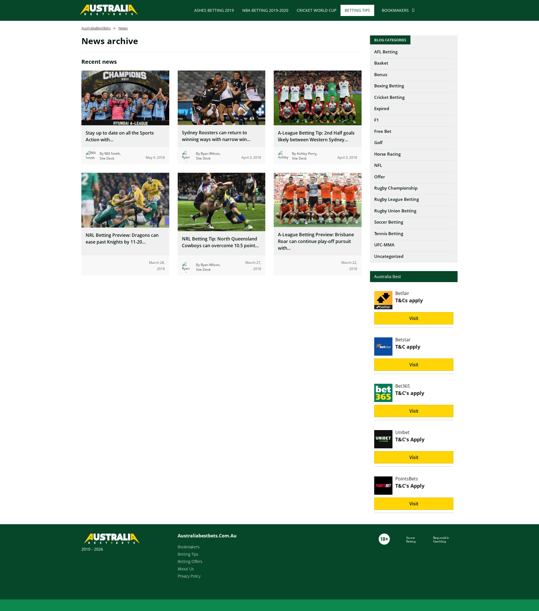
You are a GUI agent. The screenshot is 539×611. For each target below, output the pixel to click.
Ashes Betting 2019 (214, 10)
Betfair (402, 293)
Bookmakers (395, 10)
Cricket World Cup (316, 10)
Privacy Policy (189, 576)
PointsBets (406, 478)
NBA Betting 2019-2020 (265, 10)
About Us (186, 568)
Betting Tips (357, 10)
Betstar (403, 339)
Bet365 (402, 386)
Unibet (402, 432)
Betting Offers (190, 561)
